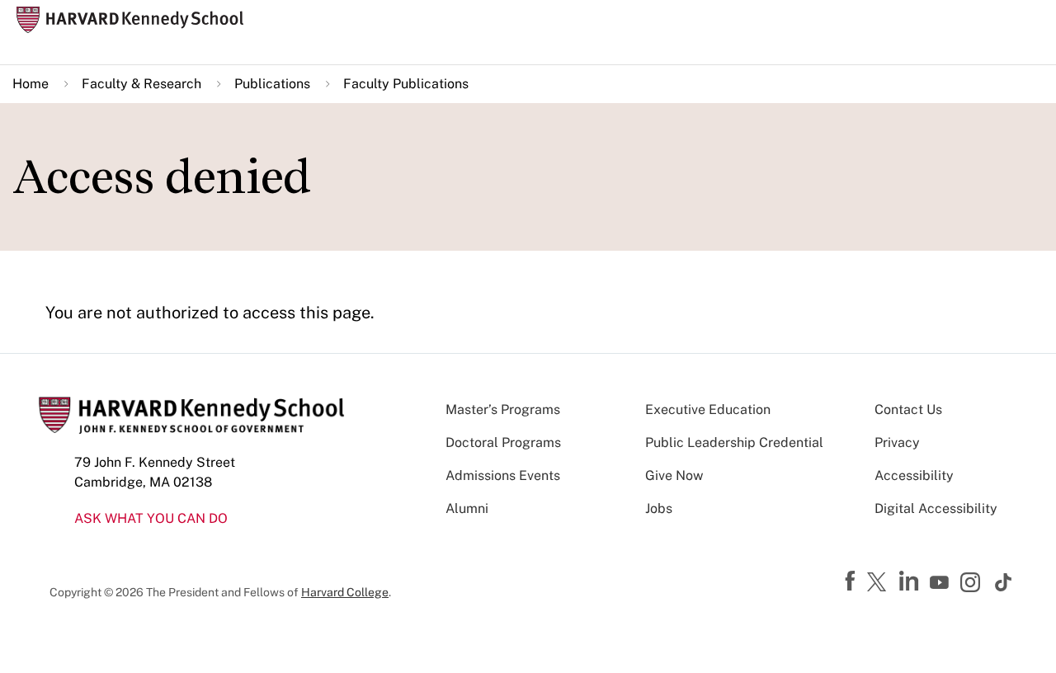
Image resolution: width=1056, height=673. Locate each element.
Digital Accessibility (935, 508)
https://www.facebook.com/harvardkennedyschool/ (852, 581)
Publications (272, 84)
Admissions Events (503, 475)
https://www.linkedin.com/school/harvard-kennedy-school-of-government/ (910, 581)
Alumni (467, 508)
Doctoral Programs (503, 442)
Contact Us (908, 409)
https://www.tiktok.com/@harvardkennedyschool (1004, 582)
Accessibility (914, 475)
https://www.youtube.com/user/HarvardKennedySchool (941, 583)
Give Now (674, 475)
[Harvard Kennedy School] (135, 20)
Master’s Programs (503, 409)
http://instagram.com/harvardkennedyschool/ (972, 583)
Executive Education (708, 409)
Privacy (897, 442)
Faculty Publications (406, 84)
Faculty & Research (141, 84)
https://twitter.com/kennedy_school (879, 583)
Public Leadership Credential (734, 442)
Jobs (658, 508)
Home (30, 84)
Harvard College (345, 592)
